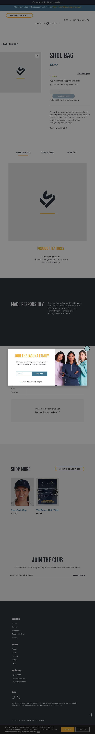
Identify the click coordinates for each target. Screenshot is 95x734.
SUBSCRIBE (39, 374)
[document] (47, 367)
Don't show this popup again (32, 381)
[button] (87, 348)
